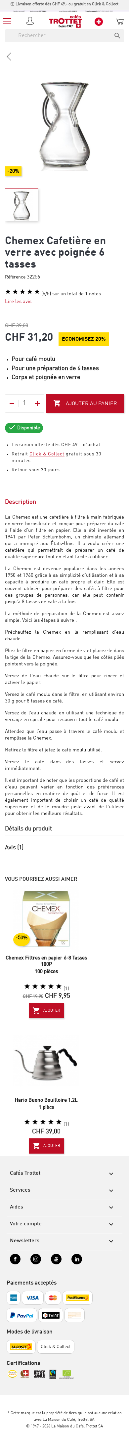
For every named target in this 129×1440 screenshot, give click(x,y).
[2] (15, 291)
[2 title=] (35, 986)
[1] (8, 291)
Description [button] (20, 502)
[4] (30, 291)
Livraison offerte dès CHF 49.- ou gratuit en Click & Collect (66, 4)
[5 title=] (59, 986)
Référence (15, 277)
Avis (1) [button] (14, 848)
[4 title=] (51, 986)
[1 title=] (27, 986)
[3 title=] (43, 986)
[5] (37, 291)
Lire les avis (18, 301)
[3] (22, 291)
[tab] (64, 505)
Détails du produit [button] (28, 829)
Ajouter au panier (85, 403)
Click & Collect (46, 454)
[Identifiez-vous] (31, 21)
